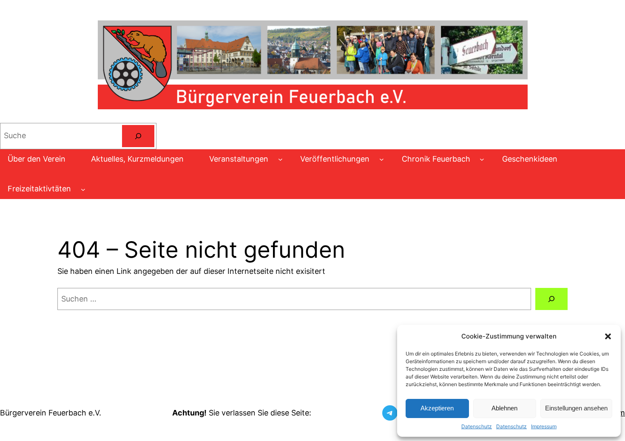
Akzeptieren (437, 408)
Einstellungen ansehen (576, 408)
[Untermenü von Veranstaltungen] (280, 159)
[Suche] (551, 299)
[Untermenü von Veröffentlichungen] (381, 159)
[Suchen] (138, 136)
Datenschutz (476, 426)
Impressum (544, 426)
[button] (608, 336)
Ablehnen (504, 408)
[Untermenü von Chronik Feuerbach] (482, 159)
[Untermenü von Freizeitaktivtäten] (83, 189)
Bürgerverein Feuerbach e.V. (50, 412)
